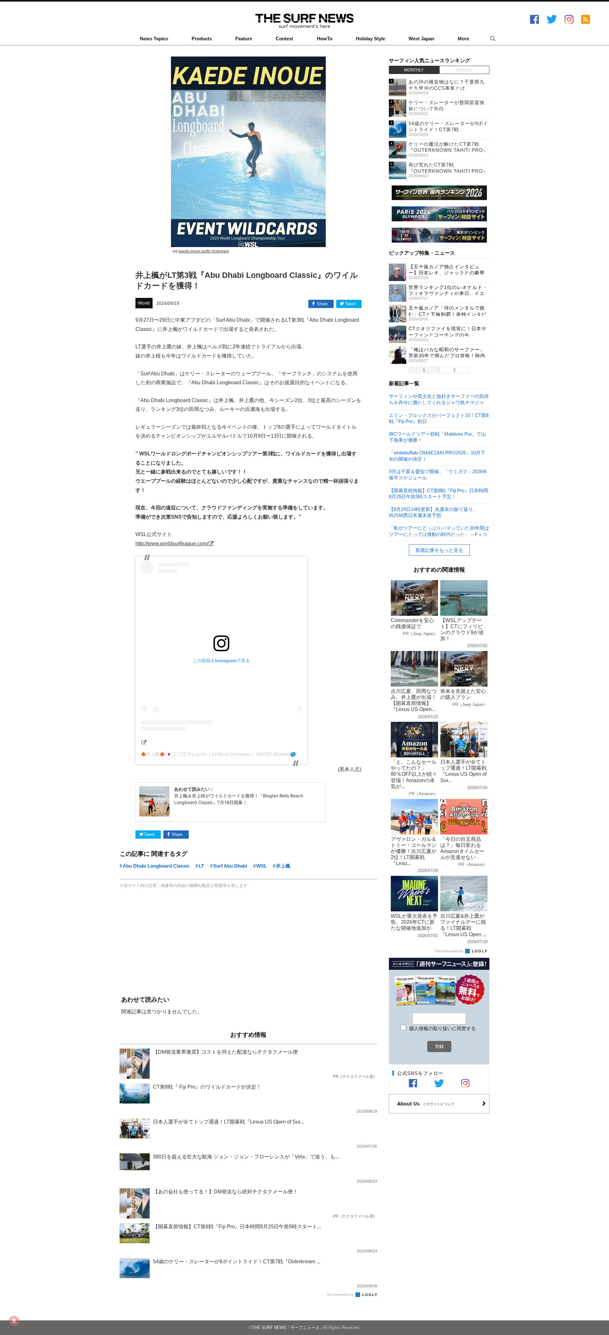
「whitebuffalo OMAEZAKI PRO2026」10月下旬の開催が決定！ (437, 455)
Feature (243, 38)
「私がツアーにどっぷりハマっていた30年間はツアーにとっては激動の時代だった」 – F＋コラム (439, 530)
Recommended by (341, 1294)
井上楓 (283, 866)
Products (202, 38)
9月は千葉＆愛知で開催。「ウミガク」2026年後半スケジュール (438, 474)
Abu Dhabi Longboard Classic (156, 866)
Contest (284, 38)
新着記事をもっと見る (439, 550)
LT (201, 866)
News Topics (154, 38)
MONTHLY (414, 70)
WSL (261, 866)
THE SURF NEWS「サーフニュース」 (288, 1327)
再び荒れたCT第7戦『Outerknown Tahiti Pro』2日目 (448, 171)
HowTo (324, 38)
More (463, 38)
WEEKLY (464, 70)
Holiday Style (370, 38)
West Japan (421, 38)
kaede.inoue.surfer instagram (204, 251)
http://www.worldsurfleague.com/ (171, 543)
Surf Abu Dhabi (230, 866)
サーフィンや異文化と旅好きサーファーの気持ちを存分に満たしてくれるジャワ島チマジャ (439, 399)
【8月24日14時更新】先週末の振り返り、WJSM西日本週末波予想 (433, 512)
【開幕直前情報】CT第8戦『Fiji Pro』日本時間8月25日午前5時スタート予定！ (438, 493)
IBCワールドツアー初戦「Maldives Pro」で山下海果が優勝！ (437, 436)
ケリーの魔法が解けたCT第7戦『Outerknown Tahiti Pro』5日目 (448, 150)
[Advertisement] (248, 942)
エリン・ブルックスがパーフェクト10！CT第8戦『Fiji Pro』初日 (438, 418)
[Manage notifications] (14, 1321)
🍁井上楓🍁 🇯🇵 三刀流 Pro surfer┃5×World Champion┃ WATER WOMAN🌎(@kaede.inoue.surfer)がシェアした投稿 (259, 754)
